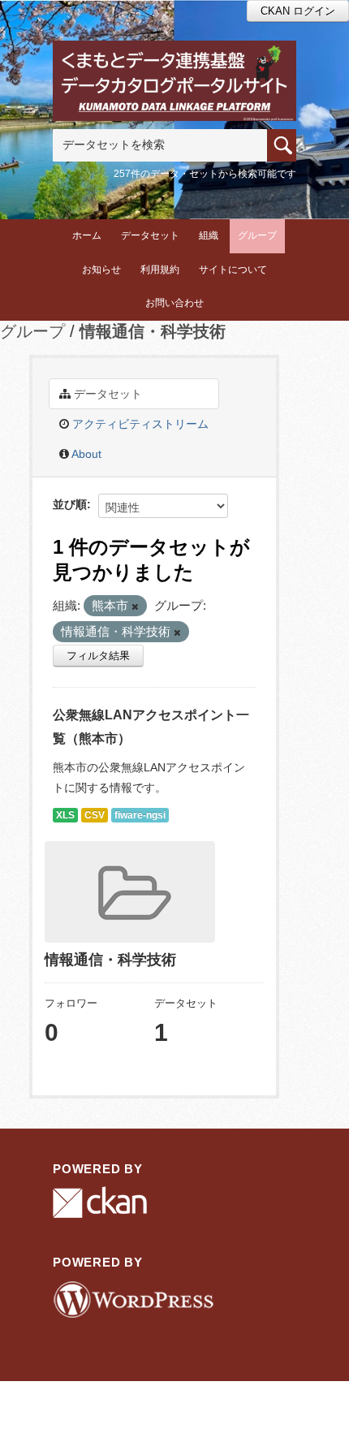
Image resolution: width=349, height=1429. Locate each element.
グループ (257, 235)
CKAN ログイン (298, 11)
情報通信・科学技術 (153, 331)
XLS (65, 815)
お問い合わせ (174, 303)
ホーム (86, 235)
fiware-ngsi (140, 815)
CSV (94, 815)
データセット (150, 235)
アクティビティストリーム (139, 423)
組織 (208, 235)
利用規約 (159, 269)
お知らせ (101, 269)
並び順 (70, 504)
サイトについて (233, 269)
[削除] (135, 606)
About (85, 453)
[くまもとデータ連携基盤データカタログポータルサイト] (174, 62)
